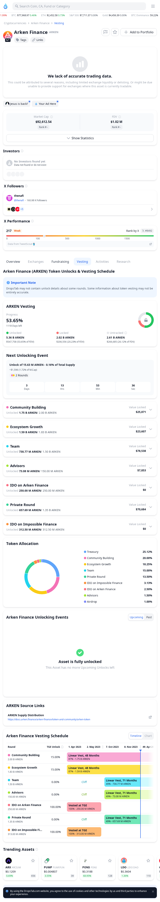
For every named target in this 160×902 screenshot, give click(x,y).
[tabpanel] (80, 659)
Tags (23, 40)
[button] (80, 15)
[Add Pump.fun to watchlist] (71, 861)
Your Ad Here (47, 104)
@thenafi (19, 200)
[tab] (136, 617)
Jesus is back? (19, 104)
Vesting (59, 23)
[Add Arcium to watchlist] (33, 861)
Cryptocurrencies (15, 23)
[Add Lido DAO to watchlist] (148, 861)
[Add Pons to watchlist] (110, 861)
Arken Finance (40, 23)
